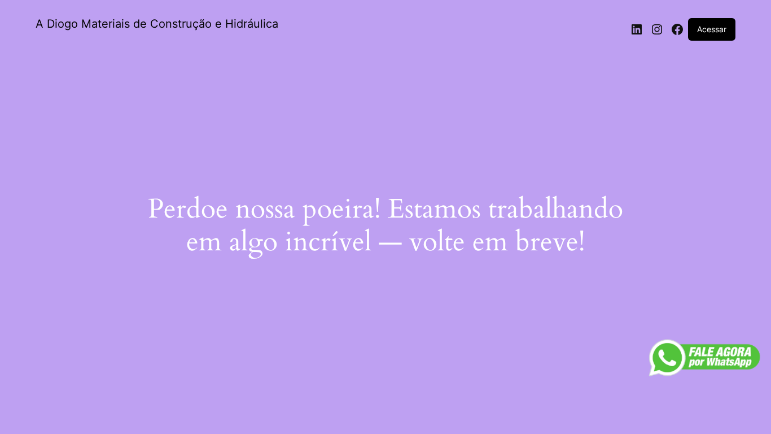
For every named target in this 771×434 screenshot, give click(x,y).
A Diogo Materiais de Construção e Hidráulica (157, 24)
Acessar (711, 29)
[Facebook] (677, 29)
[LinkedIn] (636, 29)
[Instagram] (657, 29)
